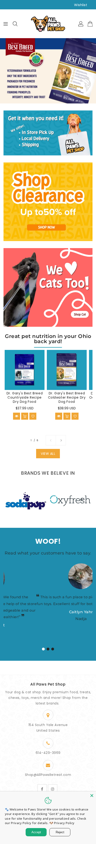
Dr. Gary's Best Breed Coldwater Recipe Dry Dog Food (67, 397)
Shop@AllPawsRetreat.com (48, 774)
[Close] (91, 795)
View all (48, 453)
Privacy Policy (64, 823)
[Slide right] (61, 440)
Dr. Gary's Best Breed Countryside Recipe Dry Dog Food (25, 397)
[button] (43, 649)
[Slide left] (51, 440)
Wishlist (80, 5)
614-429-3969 (48, 752)
